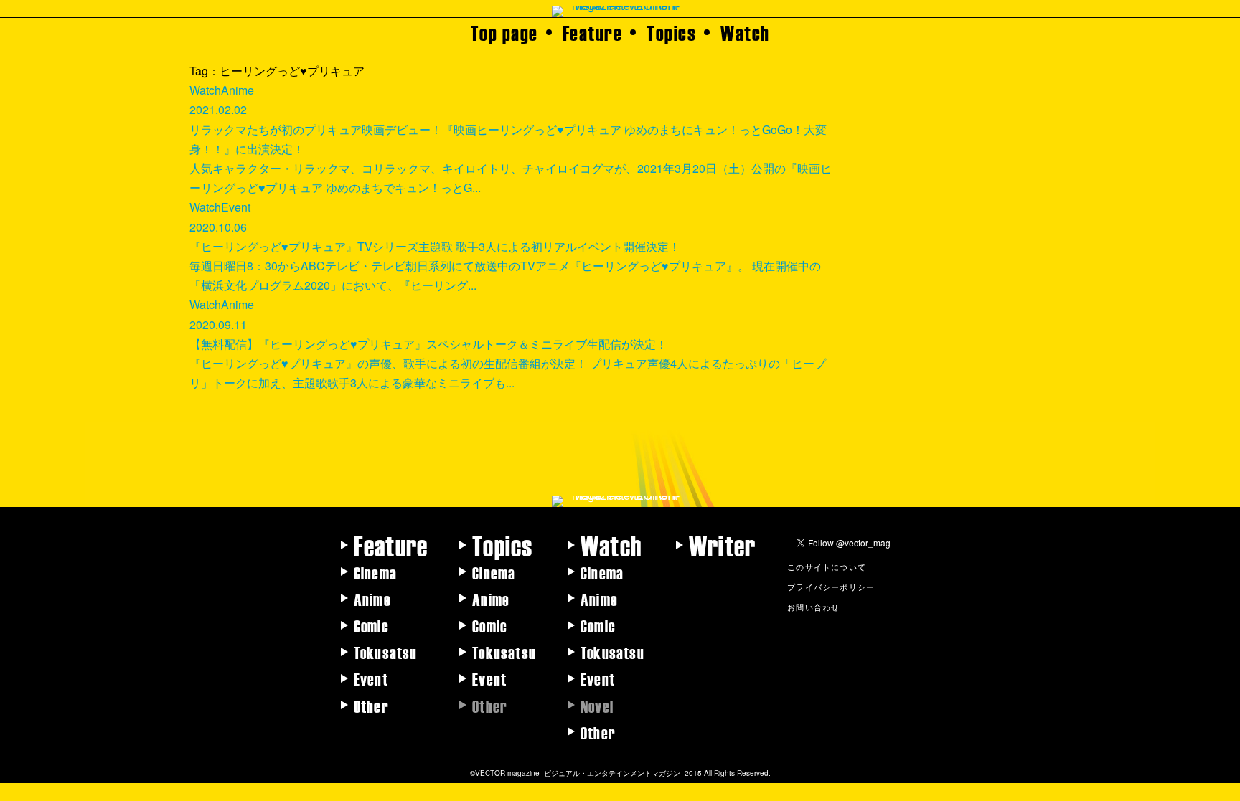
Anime (372, 598)
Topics (671, 32)
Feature (593, 32)
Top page (504, 32)
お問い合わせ (813, 606)
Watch (745, 32)
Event (371, 678)
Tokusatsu (386, 652)
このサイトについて (826, 566)
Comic (371, 625)
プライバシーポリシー (831, 586)
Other (371, 705)
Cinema (375, 572)
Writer (722, 545)
